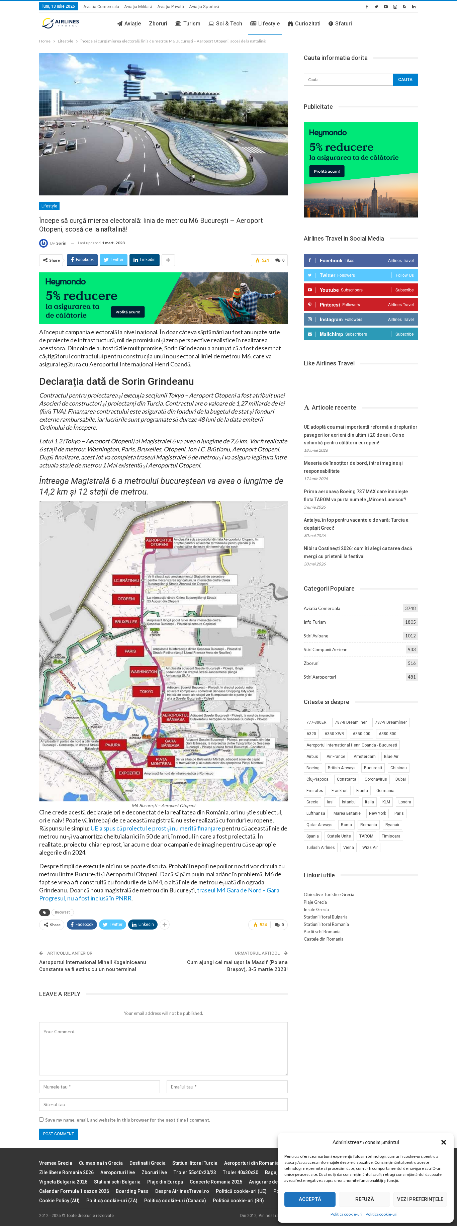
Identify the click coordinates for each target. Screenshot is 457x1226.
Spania (312, 836)
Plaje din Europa (165, 1182)
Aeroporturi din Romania (251, 1163)
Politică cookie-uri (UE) (241, 1191)
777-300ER (316, 722)
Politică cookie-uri (346, 1214)
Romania (368, 824)
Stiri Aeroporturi (320, 677)
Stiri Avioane (316, 635)
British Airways (342, 768)
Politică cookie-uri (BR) (238, 1200)
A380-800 (387, 733)
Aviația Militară (138, 6)
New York (377, 813)
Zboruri (158, 23)
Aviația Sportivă (204, 6)
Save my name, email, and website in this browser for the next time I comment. (127, 1120)
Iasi (330, 802)
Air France (336, 756)
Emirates (314, 790)
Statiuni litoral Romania (326, 924)
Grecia (312, 802)
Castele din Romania (324, 939)
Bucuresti (63, 912)
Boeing (312, 768)
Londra (404, 802)
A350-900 (361, 733)
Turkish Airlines (320, 847)
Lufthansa (315, 813)
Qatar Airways (319, 824)
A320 (311, 733)
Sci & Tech (229, 23)
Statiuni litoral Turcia (194, 1163)
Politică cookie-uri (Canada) (175, 1200)
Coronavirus (376, 779)
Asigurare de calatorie (273, 1182)
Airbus (312, 756)
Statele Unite (339, 836)
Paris (399, 813)
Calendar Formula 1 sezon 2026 (74, 1191)
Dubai (400, 779)
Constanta (346, 779)
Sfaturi (343, 23)
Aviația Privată (170, 6)
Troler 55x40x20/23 (195, 1172)
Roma (346, 824)
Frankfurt (340, 790)
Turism (191, 23)
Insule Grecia (316, 909)
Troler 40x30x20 (240, 1172)
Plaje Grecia (315, 902)
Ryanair (392, 824)
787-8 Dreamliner (351, 722)
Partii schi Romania (322, 931)
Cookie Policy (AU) (59, 1200)
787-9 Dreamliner (391, 722)
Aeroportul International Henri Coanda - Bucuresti (351, 745)
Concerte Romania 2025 (216, 1182)
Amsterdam (365, 756)
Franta (362, 790)
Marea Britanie (347, 813)
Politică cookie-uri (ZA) (112, 1200)
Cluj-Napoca (317, 779)
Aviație (132, 23)
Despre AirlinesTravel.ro (182, 1191)
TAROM (366, 836)
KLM (386, 802)
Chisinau (398, 768)
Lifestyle (269, 23)
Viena (348, 847)
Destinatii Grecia (147, 1163)
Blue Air (391, 756)
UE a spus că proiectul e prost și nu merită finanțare (156, 828)
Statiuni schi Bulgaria (117, 1182)
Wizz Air (370, 847)
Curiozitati (308, 23)
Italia (369, 802)
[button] (443, 1142)
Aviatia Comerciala (101, 6)
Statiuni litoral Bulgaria (326, 917)
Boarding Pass (132, 1191)
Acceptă (310, 1199)
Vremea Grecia (55, 1163)
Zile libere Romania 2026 (66, 1172)
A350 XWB (334, 733)
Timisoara (391, 836)
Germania (385, 790)
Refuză (364, 1199)
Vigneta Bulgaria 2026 (63, 1182)
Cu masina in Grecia (101, 1163)
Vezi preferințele (420, 1199)
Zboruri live (154, 1172)
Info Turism (315, 622)
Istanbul (349, 802)
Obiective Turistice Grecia (329, 894)
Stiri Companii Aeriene (325, 649)
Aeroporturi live (117, 1172)
